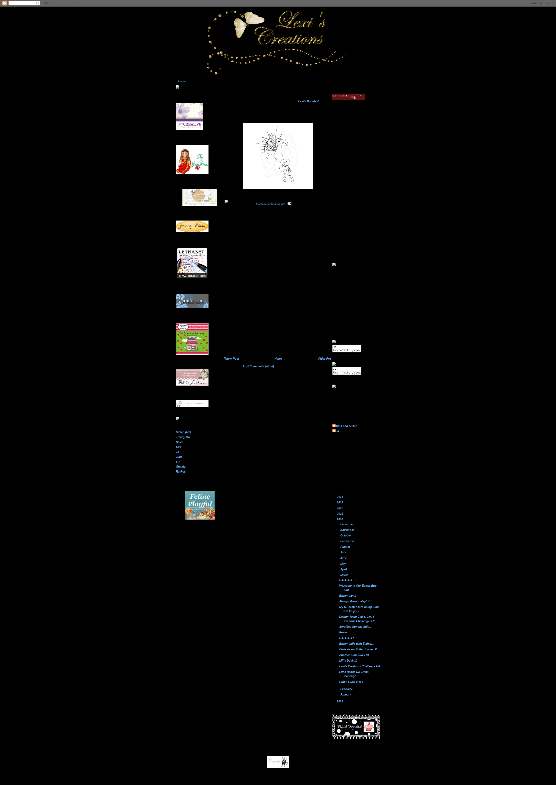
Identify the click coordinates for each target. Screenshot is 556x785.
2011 (340, 513)
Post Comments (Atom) (258, 366)
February (346, 688)
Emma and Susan (345, 426)
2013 (340, 502)
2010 (340, 519)
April (344, 569)
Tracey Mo (183, 437)
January (346, 694)
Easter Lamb (347, 595)
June (344, 558)
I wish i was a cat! (351, 681)
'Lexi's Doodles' (308, 101)
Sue (178, 446)
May (343, 563)
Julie (179, 456)
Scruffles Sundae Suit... (355, 626)
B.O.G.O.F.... (347, 580)
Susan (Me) (183, 432)
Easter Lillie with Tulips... (356, 643)
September (348, 541)
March (344, 575)
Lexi (336, 431)
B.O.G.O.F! (346, 638)
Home (181, 81)
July (343, 552)
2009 (340, 701)
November (347, 529)
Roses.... (232, 95)
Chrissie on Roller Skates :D (358, 649)
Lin (178, 461)
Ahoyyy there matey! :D (354, 601)
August (345, 546)
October (346, 535)
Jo (177, 451)
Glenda (180, 466)
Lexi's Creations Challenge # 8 (359, 666)
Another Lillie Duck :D (354, 655)
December (347, 524)
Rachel (180, 471)
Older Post (325, 358)
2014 (340, 496)
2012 (340, 508)
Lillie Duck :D (348, 660)
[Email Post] (289, 203)
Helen (180, 442)
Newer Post (231, 358)
